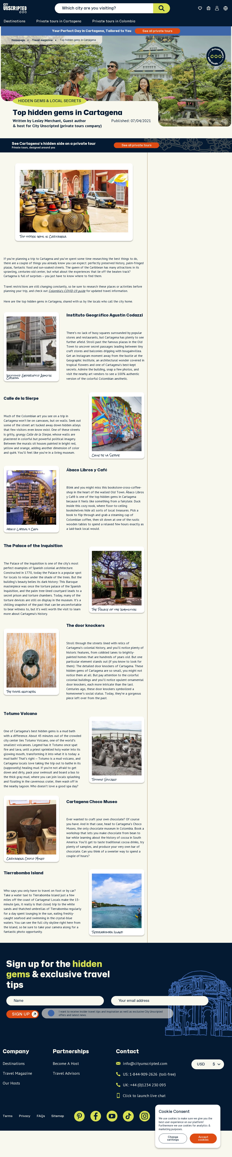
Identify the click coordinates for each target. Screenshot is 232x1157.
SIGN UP (21, 1014)
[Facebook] (95, 1116)
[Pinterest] (79, 1116)
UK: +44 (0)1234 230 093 (144, 1084)
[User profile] (217, 8)
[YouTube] (112, 1116)
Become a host (66, 1063)
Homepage (18, 40)
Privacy (24, 1116)
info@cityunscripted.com (145, 1063)
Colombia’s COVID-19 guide (67, 291)
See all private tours (157, 31)
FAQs (41, 1116)
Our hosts (11, 1083)
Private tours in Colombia (113, 21)
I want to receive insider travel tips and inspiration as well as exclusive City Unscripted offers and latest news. (111, 1013)
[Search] (161, 8)
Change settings (173, 1138)
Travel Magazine (17, 1073)
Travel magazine (42, 40)
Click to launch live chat (144, 1095)
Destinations (14, 21)
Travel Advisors (66, 1073)
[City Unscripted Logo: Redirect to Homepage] (15, 8)
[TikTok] (128, 1116)
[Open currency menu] (225, 8)
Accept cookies (203, 1138)
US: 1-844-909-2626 (149, 1074)
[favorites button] (200, 8)
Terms (8, 1116)
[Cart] (208, 8)
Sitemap (57, 1116)
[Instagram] (144, 1116)
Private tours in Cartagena (58, 21)
